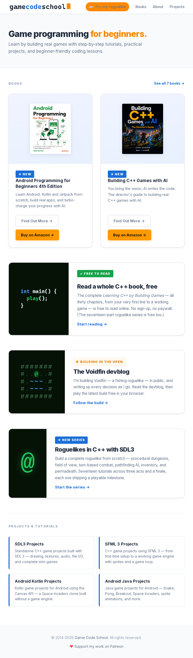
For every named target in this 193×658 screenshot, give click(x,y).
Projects (177, 7)
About (158, 7)
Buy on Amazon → (37, 235)
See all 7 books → (169, 83)
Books (140, 7)
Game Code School (91, 637)
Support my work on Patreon (96, 646)
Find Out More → (37, 221)
